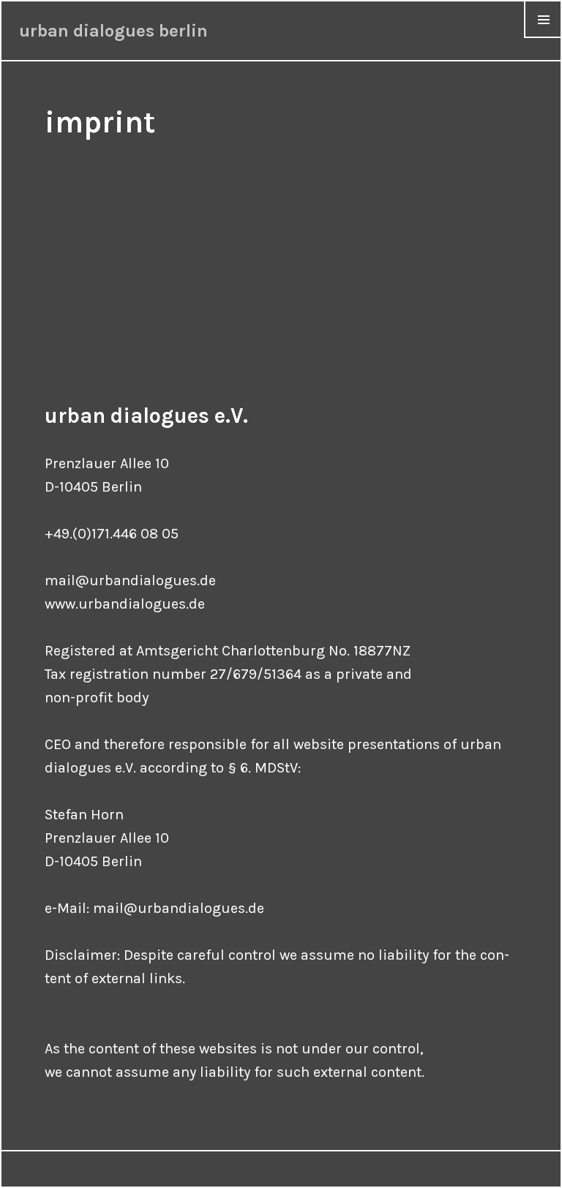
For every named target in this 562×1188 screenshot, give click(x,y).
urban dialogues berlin (113, 30)
